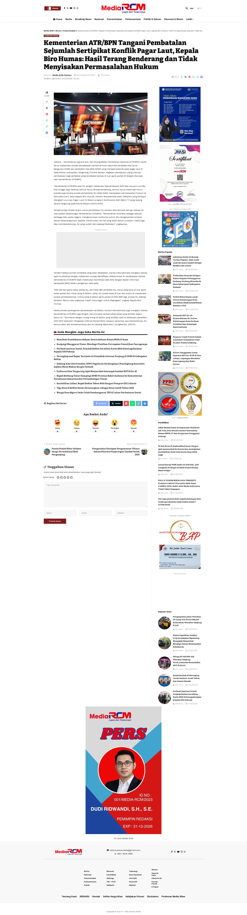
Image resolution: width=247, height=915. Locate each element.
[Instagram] (74, 8)
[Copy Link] (197, 77)
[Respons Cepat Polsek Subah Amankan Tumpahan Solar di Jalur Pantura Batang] (164, 340)
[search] (187, 8)
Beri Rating (49, 477)
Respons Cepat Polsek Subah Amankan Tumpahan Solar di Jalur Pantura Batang (187, 340)
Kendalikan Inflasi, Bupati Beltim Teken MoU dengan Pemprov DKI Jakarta (96, 383)
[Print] (201, 77)
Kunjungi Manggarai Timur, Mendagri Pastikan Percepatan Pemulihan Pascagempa (102, 344)
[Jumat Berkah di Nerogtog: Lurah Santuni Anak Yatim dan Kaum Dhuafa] (164, 680)
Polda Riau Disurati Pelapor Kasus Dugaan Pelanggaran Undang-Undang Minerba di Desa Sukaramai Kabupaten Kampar (187, 281)
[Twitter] (67, 8)
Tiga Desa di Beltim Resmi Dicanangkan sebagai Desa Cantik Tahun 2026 (95, 388)
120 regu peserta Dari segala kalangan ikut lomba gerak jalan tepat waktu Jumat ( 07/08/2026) (179, 502)
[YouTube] (71, 8)
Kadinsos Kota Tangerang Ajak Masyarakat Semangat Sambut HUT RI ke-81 (97, 371)
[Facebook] (64, 8)
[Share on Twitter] (185, 77)
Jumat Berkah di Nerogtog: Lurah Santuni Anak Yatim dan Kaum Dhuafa (186, 678)
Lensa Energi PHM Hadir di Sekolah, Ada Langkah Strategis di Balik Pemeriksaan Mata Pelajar (178, 468)
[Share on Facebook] (181, 77)
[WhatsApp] (77, 8)
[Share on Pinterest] (189, 77)
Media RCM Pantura (61, 75)
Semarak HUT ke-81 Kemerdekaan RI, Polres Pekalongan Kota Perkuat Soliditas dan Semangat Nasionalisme (186, 321)
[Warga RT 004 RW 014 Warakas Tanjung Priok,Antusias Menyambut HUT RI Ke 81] (164, 663)
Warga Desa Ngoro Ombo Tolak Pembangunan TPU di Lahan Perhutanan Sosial (99, 392)
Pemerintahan (51, 36)
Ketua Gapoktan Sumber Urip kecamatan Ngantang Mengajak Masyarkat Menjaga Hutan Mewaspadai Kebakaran (187, 641)
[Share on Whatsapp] (193, 77)
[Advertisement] (100, 250)
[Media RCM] (123, 8)
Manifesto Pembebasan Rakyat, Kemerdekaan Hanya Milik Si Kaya (92, 339)
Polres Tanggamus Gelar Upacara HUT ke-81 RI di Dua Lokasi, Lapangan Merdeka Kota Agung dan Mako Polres (187, 358)
